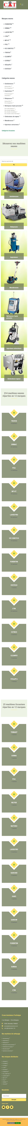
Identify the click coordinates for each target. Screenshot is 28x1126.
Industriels (7, 95)
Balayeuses (9, 98)
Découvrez (14, 197)
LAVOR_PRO (6, 1075)
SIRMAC (8, 28)
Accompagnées (9, 88)
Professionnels (9, 94)
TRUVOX (8, 52)
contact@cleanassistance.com (11, 1026)
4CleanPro (8, 65)
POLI (7, 44)
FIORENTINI (9, 24)
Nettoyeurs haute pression (14, 106)
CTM (7, 36)
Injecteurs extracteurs (12, 124)
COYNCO (8, 61)
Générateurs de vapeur (13, 116)
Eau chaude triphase (10, 110)
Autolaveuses (10, 84)
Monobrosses (9, 120)
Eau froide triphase (10, 108)
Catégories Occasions (8, 130)
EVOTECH (8, 69)
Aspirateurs (9, 91)
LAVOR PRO (9, 32)
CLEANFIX (8, 56)
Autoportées (8, 86)
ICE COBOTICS (10, 48)
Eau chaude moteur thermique (12, 113)
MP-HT (8, 40)
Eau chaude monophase (11, 112)
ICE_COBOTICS (7, 1073)
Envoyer (14, 1099)
